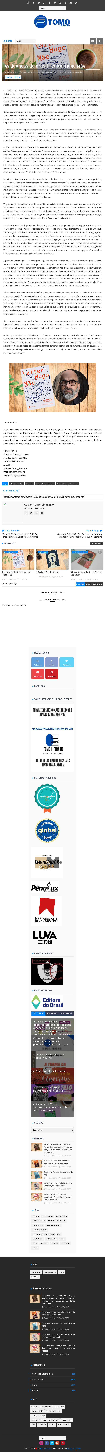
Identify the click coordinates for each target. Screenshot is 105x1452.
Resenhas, (79, 72)
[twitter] (39, 3)
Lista (62, 1239)
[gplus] (44, 3)
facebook (97, 584)
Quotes (54, 1243)
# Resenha (61, 484)
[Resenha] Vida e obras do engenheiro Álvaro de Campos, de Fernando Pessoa (58, 1197)
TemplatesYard (46, 1449)
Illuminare (38, 1239)
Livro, (64, 72)
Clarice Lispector (80, 552)
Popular (38, 1013)
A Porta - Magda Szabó (47, 572)
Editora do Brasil (56, 1221)
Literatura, (57, 72)
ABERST (36, 1216)
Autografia (48, 1216)
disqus (89, 584)
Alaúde (34, 1407)
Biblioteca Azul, (39, 72)
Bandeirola (61, 1216)
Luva (35, 1243)
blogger (80, 584)
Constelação (39, 1221)
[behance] (71, 3)
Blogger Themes (74, 1449)
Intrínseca (43, 552)
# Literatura (41, 484)
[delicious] (76, 3)
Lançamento (50, 1272)
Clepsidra (59, 1407)
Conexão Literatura (42, 1374)
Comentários (66, 1014)
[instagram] (28, 3)
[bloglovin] (55, 3)
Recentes (52, 1013)
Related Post (10, 543)
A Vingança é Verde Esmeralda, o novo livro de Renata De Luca (50, 1107)
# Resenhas (73, 484)
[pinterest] (49, 3)
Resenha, (71, 72)
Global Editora (40, 1230)
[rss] (65, 3)
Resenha (65, 1243)
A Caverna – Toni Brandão (49, 1071)
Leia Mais (98, 543)
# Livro (51, 484)
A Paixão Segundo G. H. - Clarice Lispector (86, 573)
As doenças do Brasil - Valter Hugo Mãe (16, 573)
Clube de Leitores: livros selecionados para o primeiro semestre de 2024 (51, 1041)
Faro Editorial (53, 1225)
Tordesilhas (64, 1425)
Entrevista (38, 1225)
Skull (35, 1248)
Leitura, (49, 72)
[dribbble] (60, 3)
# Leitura (29, 484)
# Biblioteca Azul (16, 484)
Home (9, 41)
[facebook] (33, 3)
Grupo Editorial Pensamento (46, 1234)
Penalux (44, 1243)
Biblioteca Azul (10, 552)
